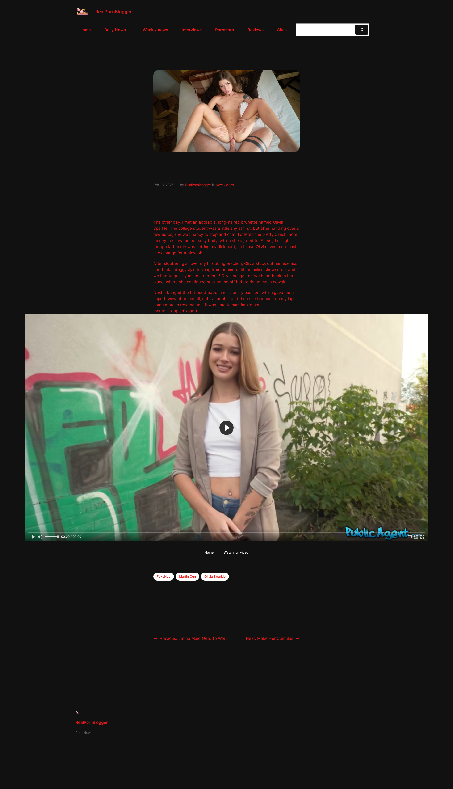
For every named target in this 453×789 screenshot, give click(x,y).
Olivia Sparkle (215, 576)
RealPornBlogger (113, 11)
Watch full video (236, 552)
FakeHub (164, 576)
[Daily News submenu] (132, 30)
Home (209, 552)
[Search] (361, 30)
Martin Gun (187, 576)
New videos (225, 185)
